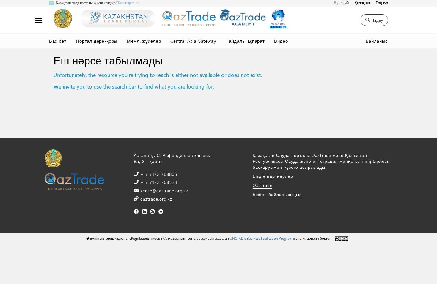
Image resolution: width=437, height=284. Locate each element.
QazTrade (262, 185)
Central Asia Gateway (193, 41)
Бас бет (58, 41)
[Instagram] (152, 211)
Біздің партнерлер (273, 176)
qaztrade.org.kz (155, 199)
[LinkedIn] (144, 211)
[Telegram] (161, 211)
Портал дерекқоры (96, 41)
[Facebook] (136, 211)
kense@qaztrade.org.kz (163, 190)
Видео (281, 41)
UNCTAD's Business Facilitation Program (261, 238)
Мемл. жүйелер (144, 41)
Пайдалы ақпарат (245, 41)
